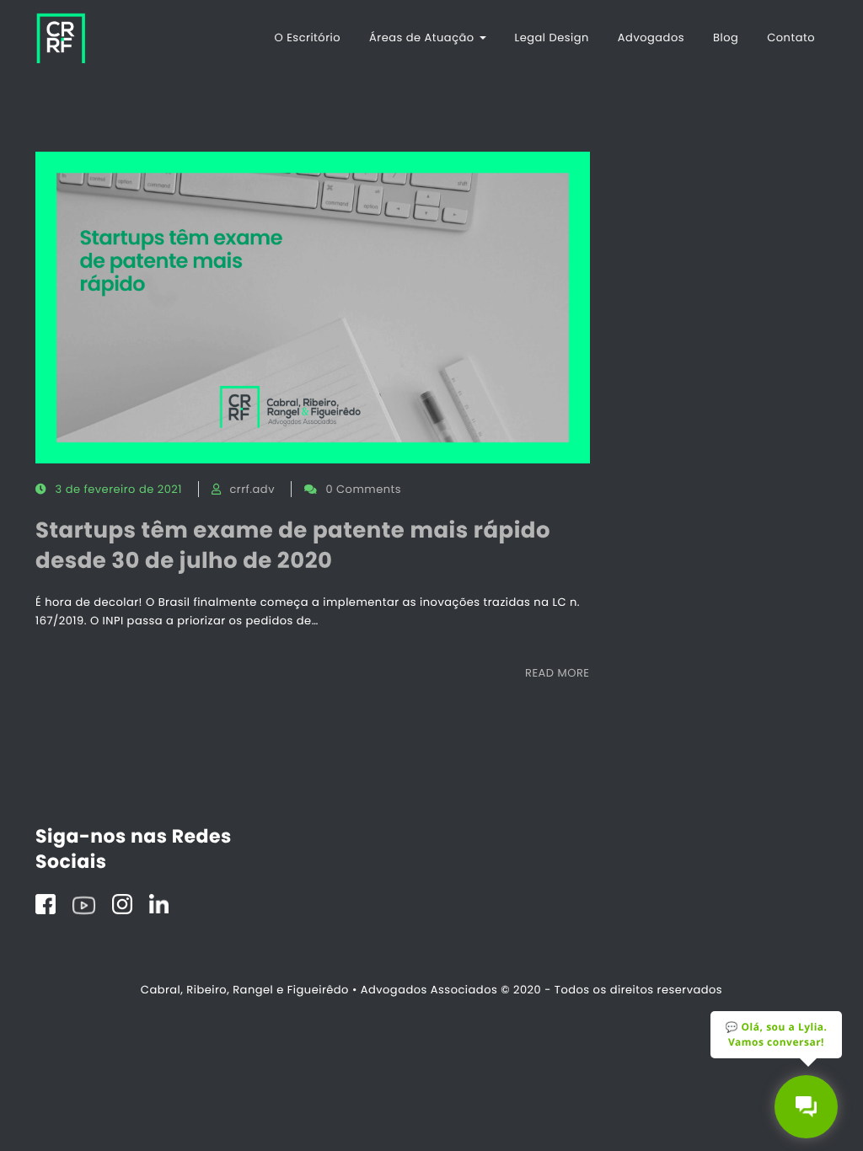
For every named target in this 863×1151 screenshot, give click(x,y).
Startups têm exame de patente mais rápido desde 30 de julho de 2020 (292, 546)
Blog (725, 37)
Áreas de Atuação (423, 37)
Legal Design (552, 37)
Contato (791, 37)
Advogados (651, 37)
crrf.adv (251, 489)
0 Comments (363, 489)
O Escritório (308, 37)
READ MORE (557, 673)
